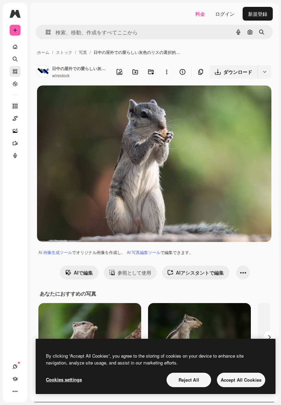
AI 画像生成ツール (55, 252)
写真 (83, 52)
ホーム (43, 52)
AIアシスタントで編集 (200, 272)
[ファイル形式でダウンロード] (264, 72)
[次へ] (269, 337)
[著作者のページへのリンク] (43, 72)
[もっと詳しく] (15, 83)
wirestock (61, 75)
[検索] (15, 59)
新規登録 (257, 13)
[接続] (15, 366)
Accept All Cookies (241, 380)
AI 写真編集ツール (143, 252)
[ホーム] (15, 46)
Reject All (189, 380)
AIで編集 (83, 272)
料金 (200, 13)
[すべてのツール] (15, 106)
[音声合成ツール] (15, 155)
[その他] (15, 391)
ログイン (224, 13)
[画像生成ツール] (15, 130)
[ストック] (15, 71)
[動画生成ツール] (15, 143)
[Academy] (15, 378)
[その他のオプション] (166, 72)
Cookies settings (64, 379)
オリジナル (84, 98)
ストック (64, 52)
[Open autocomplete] (45, 32)
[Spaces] (15, 118)
